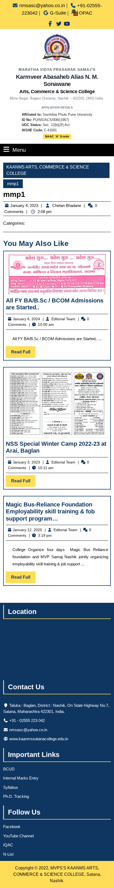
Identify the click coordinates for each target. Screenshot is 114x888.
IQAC (8, 845)
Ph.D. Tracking (16, 796)
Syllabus (10, 787)
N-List (8, 854)
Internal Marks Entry (20, 778)
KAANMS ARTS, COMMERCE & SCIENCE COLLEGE (47, 170)
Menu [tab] (19, 150)
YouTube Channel (18, 836)
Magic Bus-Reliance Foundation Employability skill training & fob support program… (50, 511)
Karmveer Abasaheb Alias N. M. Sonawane (57, 83)
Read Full (23, 353)
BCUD (9, 769)
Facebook (11, 826)
